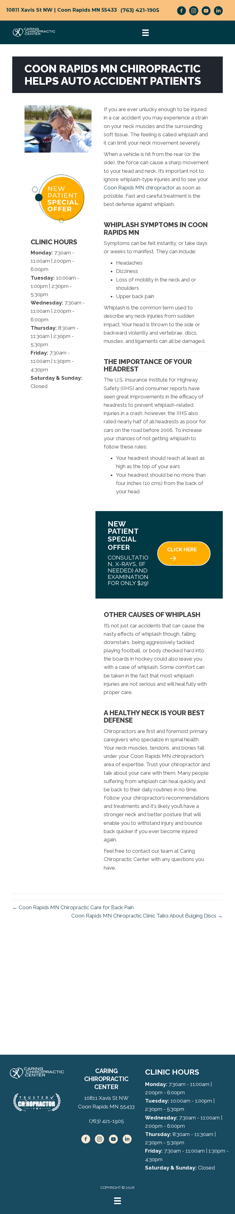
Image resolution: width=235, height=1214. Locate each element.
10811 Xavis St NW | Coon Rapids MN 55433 (61, 10)
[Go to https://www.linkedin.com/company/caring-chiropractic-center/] (218, 11)
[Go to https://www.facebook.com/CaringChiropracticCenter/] (181, 11)
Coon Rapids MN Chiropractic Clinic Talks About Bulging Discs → (147, 916)
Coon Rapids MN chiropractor (139, 187)
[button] (184, 553)
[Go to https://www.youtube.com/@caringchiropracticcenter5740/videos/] (206, 11)
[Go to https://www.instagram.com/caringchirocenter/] (193, 11)
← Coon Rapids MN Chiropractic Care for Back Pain (73, 907)
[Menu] (117, 1201)
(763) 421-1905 (140, 10)
